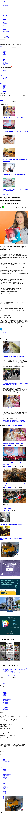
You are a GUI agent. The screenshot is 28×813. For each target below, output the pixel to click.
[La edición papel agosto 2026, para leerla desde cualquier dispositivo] (15, 182)
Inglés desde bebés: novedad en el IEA (13, 118)
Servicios (7, 37)
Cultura (4, 695)
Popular (4, 21)
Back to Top (2, 766)
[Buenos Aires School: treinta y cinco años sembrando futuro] (15, 496)
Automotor (5, 691)
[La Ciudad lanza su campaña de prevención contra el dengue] (15, 347)
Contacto (4, 760)
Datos (4, 3)
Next (5, 193)
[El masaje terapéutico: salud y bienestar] (15, 139)
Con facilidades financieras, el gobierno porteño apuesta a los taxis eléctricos (15, 383)
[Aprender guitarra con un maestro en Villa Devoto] (15, 475)
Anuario (4, 689)
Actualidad (6, 353)
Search (14, 47)
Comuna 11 (5, 28)
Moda (6, 36)
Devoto (4, 26)
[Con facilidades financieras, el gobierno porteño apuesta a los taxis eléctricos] (15, 374)
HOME (4, 25)
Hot (3, 22)
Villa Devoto (5, 709)
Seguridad (5, 705)
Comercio (5, 33)
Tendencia (5, 23)
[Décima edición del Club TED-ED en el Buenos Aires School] (15, 124)
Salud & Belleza (6, 31)
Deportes (4, 696)
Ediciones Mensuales (7, 698)
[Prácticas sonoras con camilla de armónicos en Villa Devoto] (15, 153)
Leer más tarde (5, 5)
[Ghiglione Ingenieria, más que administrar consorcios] (15, 167)
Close (1, 767)
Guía (3, 2)
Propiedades (5, 32)
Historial (4, 4)
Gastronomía (7, 35)
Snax (4, 708)
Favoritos (4, 6)
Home (4, 759)
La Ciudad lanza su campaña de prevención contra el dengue (15, 668)
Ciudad (4, 29)
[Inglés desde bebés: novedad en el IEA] (15, 111)
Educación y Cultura (7, 30)
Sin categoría (5, 707)
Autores (4, 1)
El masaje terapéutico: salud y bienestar (13, 146)
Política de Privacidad (7, 761)
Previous (2, 193)
